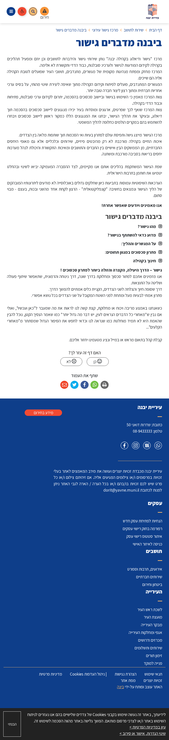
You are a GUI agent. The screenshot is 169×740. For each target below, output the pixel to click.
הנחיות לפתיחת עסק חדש (142, 521)
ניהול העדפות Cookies (87, 674)
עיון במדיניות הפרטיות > (147, 727)
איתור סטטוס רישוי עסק (144, 536)
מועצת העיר (153, 617)
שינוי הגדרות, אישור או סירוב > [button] (142, 733)
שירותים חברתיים (149, 577)
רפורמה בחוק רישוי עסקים (142, 528)
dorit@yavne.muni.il (121, 490)
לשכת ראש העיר (149, 609)
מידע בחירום (43, 412)
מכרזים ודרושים (150, 640)
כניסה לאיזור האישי (147, 544)
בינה (120, 687)
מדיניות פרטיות (50, 674)
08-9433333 (142, 431)
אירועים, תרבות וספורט (144, 569)
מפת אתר (128, 680)
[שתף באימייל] (64, 385)
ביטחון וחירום (152, 584)
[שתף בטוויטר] (74, 385)
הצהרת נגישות (125, 674)
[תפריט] (11, 11)
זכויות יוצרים (152, 680)
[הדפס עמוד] (104, 385)
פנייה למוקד (153, 663)
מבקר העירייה (151, 625)
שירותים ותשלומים (148, 648)
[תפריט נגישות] (22, 11)
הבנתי (12, 724)
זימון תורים (154, 655)
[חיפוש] (33, 11)
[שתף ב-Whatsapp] (94, 385)
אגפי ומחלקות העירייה (145, 632)
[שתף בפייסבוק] (84, 385)
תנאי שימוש (153, 674)
